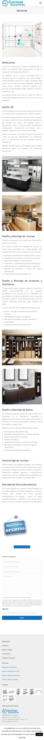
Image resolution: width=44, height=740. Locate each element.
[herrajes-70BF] (38, 691)
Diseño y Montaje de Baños (10, 679)
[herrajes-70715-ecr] (25, 691)
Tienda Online (6, 654)
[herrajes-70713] (5, 698)
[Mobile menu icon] (40, 3)
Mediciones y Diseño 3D (9, 667)
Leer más (22, 737)
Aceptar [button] (39, 734)
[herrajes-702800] (12, 691)
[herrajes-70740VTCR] (5, 691)
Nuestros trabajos (7, 649)
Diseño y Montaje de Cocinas (10, 671)
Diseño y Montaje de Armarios (11, 675)
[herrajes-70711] (12, 698)
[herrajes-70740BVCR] (32, 691)
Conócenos (5, 645)
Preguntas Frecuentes (8, 658)
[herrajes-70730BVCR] (18, 691)
